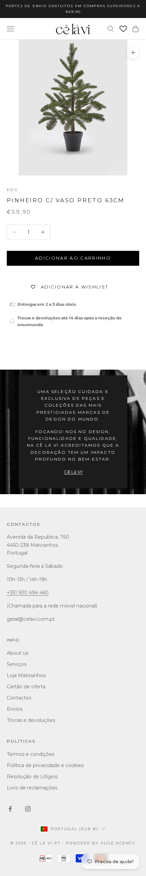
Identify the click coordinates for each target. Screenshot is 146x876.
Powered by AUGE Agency (100, 843)
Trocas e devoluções (31, 720)
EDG (12, 189)
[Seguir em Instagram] (27, 808)
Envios (14, 709)
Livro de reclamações (32, 788)
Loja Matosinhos (26, 675)
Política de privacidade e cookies (45, 765)
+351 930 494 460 (28, 593)
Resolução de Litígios (32, 777)
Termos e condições (30, 754)
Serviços (16, 664)
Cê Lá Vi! (73, 471)
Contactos (23, 524)
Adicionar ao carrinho (73, 258)
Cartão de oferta (26, 687)
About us (17, 653)
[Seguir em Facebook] (10, 808)
